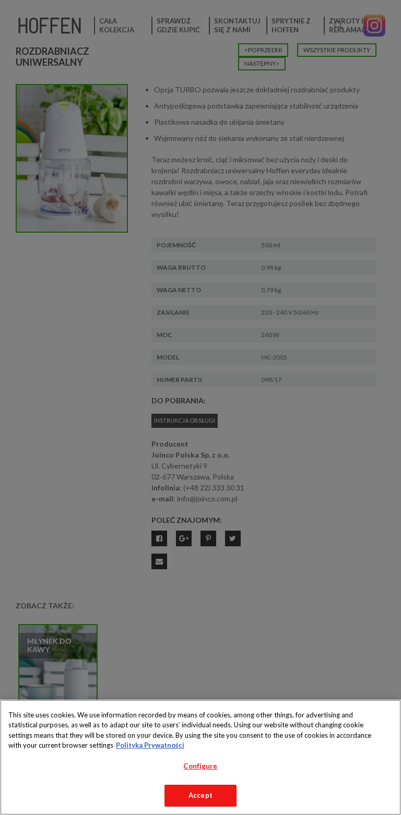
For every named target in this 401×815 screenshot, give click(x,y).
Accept (200, 795)
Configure (200, 766)
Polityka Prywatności (150, 745)
